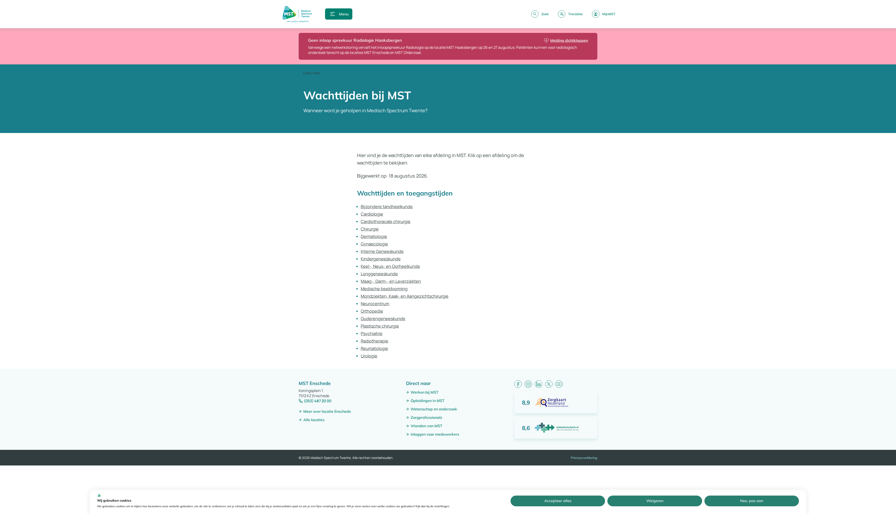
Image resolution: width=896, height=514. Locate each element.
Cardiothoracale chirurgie (385, 221)
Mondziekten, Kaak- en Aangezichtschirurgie (404, 296)
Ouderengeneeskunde (383, 318)
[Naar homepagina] (297, 14)
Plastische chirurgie (380, 326)
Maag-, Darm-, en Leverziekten (391, 281)
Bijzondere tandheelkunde (387, 206)
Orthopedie (372, 311)
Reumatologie (374, 348)
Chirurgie (370, 229)
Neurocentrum (375, 303)
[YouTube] (559, 384)
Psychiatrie (371, 333)
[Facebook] (518, 384)
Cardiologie (372, 214)
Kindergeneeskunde (381, 259)
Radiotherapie (374, 341)
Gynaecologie (374, 244)
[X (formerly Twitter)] (549, 384)
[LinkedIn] (538, 384)
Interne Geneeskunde (382, 251)
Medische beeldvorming (384, 288)
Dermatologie (374, 236)
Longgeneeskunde (379, 273)
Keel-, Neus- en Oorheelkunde (390, 266)
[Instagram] (528, 384)
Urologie (369, 356)
